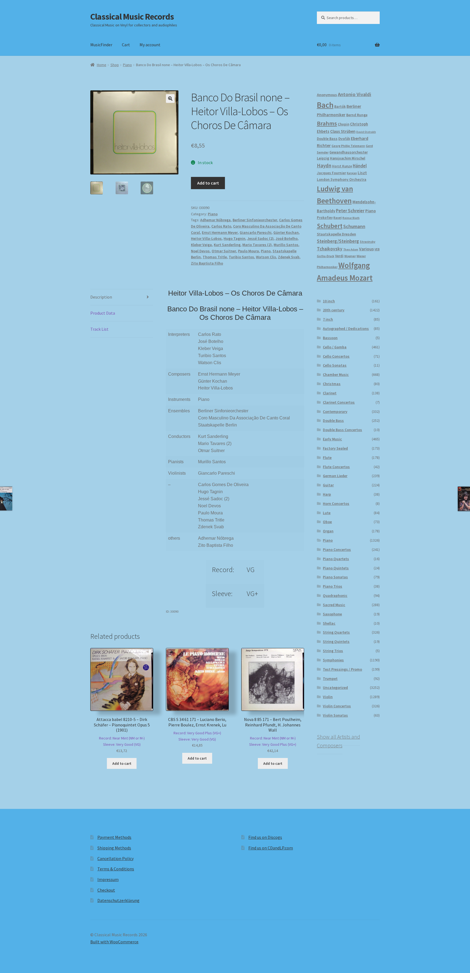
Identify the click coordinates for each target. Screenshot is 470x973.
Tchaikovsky (329, 249)
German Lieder (335, 475)
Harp (327, 494)
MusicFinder (101, 44)
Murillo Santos (286, 244)
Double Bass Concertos (342, 429)
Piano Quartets (336, 558)
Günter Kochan (286, 232)
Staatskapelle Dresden (336, 234)
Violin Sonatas (335, 715)
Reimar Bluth (351, 218)
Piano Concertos (337, 549)
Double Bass (327, 138)
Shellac (329, 623)
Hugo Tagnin (234, 238)
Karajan (352, 173)
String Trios (333, 650)
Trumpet (330, 678)
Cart (126, 44)
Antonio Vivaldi (354, 94)
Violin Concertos (337, 706)
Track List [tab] (99, 329)
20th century (333, 310)
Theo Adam (350, 249)
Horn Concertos (336, 503)
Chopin (343, 124)
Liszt (362, 172)
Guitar (328, 485)
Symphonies (333, 660)
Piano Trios (332, 586)
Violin (328, 696)
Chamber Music (336, 374)
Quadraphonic (335, 595)
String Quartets (336, 632)
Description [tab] (101, 297)
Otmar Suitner (224, 250)
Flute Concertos (336, 466)
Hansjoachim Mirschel (347, 158)
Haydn (324, 165)
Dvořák (344, 138)
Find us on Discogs (265, 837)
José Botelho (287, 238)
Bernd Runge (356, 115)
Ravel (337, 218)
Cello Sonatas (335, 365)
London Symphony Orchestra (341, 179)
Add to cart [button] (121, 763)
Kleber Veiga (201, 244)
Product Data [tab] (102, 313)
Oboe (327, 521)
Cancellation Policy (115, 858)
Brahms (327, 123)
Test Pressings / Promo (342, 669)
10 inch (329, 301)
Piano (127, 64)
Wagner (350, 256)
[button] (170, 98)
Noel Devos (200, 250)
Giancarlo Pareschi (255, 232)
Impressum (108, 879)
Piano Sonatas (335, 577)
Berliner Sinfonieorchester (255, 219)
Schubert (329, 226)
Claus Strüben (342, 131)
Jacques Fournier (331, 173)
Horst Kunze (342, 166)
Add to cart (208, 183)
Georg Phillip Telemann (348, 146)
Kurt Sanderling (227, 244)
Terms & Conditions (115, 868)
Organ (328, 531)
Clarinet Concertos (339, 402)
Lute (326, 512)
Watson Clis (266, 256)
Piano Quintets (336, 568)
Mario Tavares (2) (257, 244)
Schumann (354, 226)
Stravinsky (367, 242)
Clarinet (329, 393)
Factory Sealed (335, 448)
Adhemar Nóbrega (215, 219)
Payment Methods (114, 837)
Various (366, 249)
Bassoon (330, 337)
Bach (325, 105)
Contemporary (335, 411)
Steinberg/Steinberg (338, 241)
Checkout (106, 890)
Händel (360, 166)
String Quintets (336, 641)
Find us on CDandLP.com (270, 848)
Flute (327, 457)
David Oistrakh (366, 132)
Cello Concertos (336, 356)
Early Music (332, 439)
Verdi (339, 256)
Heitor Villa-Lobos (206, 238)
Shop (114, 64)
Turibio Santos (241, 256)
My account (150, 44)
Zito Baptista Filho (207, 263)
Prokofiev (325, 217)
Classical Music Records (132, 16)
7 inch (328, 319)
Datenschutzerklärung (118, 900)
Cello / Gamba (335, 347)
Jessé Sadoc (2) (260, 238)
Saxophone (332, 614)
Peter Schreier (350, 211)
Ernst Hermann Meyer (220, 232)
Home (101, 64)
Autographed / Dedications (346, 328)
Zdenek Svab (288, 256)
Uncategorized (335, 687)
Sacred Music (334, 604)
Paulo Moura (248, 250)
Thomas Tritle (215, 256)
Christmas (332, 383)
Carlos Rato (221, 226)
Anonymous (327, 94)
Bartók (340, 106)
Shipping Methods (114, 848)
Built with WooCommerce (114, 941)
